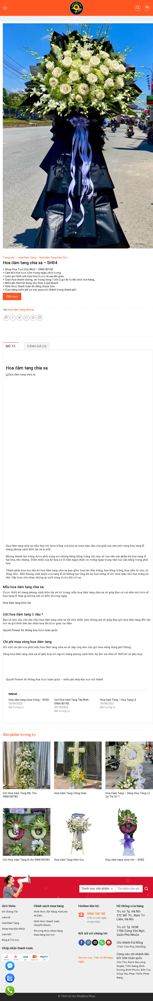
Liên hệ (6, 917)
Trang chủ (9, 257)
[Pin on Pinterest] (33, 318)
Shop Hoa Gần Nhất (13, 928)
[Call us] (102, 942)
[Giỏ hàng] (147, 8)
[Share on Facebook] (13, 318)
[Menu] (5, 7)
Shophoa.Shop (86, 996)
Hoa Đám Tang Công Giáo (70, 793)
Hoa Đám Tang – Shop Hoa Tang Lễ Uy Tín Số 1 (127, 795)
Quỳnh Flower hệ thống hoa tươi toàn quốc (30, 630)
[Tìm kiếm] (138, 8)
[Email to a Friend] (26, 318)
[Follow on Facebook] (82, 942)
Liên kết (6, 934)
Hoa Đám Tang (27, 257)
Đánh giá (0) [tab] (37, 346)
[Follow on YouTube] (109, 942)
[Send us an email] (95, 942)
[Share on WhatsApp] (6, 318)
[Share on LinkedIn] (40, 318)
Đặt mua (12, 296)
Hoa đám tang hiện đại (17, 603)
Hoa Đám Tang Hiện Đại (53, 257)
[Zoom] (7, 244)
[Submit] (146, 888)
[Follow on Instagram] (88, 942)
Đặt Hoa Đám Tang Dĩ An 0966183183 (26, 859)
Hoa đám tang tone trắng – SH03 (29, 699)
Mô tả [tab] (11, 346)
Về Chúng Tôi (10, 911)
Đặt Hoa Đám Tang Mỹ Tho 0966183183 (20, 795)
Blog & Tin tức (10, 939)
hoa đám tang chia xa (21, 309)
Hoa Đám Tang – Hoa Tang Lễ (118, 699)
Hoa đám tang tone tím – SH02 (124, 859)
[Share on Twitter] (20, 318)
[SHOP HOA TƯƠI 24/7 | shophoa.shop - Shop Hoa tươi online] (76, 8)
